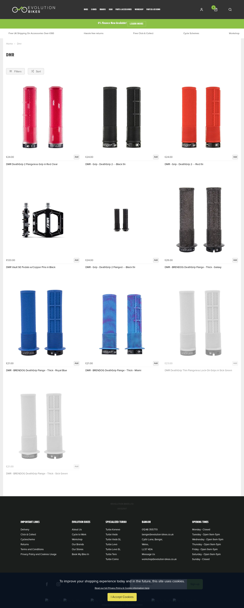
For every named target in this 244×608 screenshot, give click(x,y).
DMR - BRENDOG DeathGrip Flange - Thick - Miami (113, 370)
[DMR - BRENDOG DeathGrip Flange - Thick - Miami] (122, 323)
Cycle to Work (79, 534)
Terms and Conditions (32, 549)
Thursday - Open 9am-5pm (206, 544)
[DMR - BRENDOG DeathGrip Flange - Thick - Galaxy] (201, 220)
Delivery (25, 529)
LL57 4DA (147, 549)
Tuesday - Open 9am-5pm (206, 534)
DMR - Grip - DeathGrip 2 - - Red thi (184, 164)
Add (76, 157)
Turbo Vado (112, 534)
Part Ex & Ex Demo (153, 10)
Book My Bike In (80, 554)
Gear (110, 10)
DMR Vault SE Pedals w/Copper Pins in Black (30, 267)
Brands (103, 10)
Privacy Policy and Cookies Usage (38, 554)
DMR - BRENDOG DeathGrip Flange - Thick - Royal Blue (36, 370)
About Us (77, 529)
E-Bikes (94, 10)
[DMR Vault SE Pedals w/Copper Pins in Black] (42, 220)
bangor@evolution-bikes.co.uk (158, 534)
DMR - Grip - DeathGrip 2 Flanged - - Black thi (110, 267)
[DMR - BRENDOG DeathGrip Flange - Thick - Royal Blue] (42, 323)
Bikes (86, 10)
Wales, (145, 544)
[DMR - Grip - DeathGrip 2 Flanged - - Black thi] (122, 220)
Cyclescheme (28, 539)
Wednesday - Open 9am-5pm (207, 539)
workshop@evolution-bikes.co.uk (159, 559)
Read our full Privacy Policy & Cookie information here (122, 588)
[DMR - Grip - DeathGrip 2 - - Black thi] (122, 117)
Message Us (148, 554)
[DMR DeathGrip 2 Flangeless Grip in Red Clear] (42, 117)
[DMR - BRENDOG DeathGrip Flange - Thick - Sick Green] (42, 426)
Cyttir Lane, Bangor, (152, 539)
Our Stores (77, 549)
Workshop (139, 10)
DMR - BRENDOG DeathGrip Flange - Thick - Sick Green (37, 473)
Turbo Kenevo (113, 529)
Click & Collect (28, 534)
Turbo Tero (111, 554)
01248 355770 (150, 529)
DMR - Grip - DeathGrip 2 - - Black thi (105, 164)
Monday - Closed (201, 529)
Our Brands (78, 544)
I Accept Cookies (122, 597)
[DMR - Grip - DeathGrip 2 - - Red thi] (201, 117)
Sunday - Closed (200, 559)
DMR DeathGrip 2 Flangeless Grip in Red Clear (32, 164)
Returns (25, 544)
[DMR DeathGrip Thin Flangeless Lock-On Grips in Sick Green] (201, 323)
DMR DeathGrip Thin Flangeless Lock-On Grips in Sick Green (198, 370)
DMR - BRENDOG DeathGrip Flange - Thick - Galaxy (193, 267)
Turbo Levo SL (113, 549)
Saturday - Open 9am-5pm (206, 554)
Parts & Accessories (124, 10)
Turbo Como (112, 559)
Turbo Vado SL (113, 539)
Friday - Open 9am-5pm (205, 549)
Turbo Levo (111, 544)
